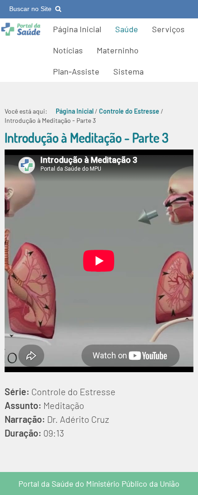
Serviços (168, 29)
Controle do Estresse (129, 111)
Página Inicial (77, 29)
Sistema (128, 71)
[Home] (20, 33)
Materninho (118, 50)
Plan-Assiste (76, 71)
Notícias (68, 50)
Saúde (126, 29)
